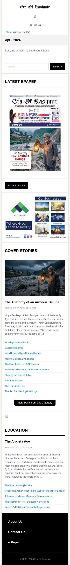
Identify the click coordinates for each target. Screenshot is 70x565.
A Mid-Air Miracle (13, 380)
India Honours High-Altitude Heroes (23, 353)
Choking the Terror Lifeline (18, 375)
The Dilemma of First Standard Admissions (27, 501)
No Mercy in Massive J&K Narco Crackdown (27, 369)
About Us (15, 521)
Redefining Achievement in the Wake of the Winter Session (35, 490)
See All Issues (16, 185)
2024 (15, 32)
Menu (37, 25)
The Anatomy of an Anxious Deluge (32, 302)
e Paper (14, 542)
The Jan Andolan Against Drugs (21, 391)
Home (8, 32)
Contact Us (16, 532)
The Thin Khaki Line (15, 386)
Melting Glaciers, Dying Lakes (19, 359)
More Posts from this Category (35, 402)
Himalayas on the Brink (16, 342)
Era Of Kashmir (35, 7)
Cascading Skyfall (14, 348)
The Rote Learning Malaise (18, 485)
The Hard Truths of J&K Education (22, 364)
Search (57, 66)
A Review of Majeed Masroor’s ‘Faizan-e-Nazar (29, 496)
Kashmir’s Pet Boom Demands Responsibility (28, 507)
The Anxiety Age (17, 441)
